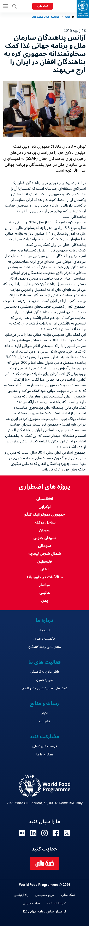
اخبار (45, 713)
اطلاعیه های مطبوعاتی (45, 17)
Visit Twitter (67, 833)
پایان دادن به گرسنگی (44, 671)
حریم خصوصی (45, 894)
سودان (44, 530)
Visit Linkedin (33, 833)
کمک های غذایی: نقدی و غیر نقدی (44, 688)
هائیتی (44, 593)
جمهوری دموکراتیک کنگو (44, 514)
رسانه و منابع (44, 703)
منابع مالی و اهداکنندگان (44, 646)
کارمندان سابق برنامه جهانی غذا (44, 911)
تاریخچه (45, 630)
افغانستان (44, 499)
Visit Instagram (44, 833)
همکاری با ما (44, 754)
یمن (44, 600)
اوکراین (44, 507)
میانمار (44, 585)
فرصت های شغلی (44, 746)
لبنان (44, 569)
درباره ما (44, 620)
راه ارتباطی (21, 894)
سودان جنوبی (44, 538)
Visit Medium (22, 833)
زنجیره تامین (44, 679)
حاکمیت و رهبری (44, 638)
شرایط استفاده (56, 903)
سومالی (44, 546)
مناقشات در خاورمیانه (44, 577)
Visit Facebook (56, 833)
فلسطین (44, 561)
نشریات (44, 721)
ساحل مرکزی (44, 522)
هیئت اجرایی (31, 903)
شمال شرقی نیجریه (44, 553)
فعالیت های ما (44, 662)
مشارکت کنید (44, 736)
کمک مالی (42, 6)
